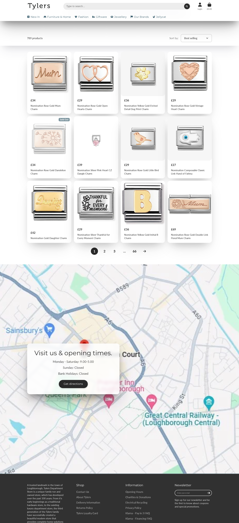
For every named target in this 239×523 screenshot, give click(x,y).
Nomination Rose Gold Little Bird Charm (143, 147)
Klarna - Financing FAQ (138, 518)
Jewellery (120, 16)
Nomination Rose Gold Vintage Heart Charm (190, 83)
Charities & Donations (138, 497)
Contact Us (82, 491)
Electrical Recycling (136, 502)
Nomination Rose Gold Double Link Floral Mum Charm (190, 212)
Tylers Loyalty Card (87, 513)
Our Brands (141, 16)
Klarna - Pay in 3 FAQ (137, 513)
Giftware (101, 16)
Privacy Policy (133, 507)
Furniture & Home (59, 16)
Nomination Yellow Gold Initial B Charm (143, 212)
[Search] (187, 6)
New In (35, 16)
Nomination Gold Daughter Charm (49, 212)
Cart (209, 6)
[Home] (39, 6)
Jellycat (161, 16)
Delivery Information (88, 502)
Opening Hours (134, 491)
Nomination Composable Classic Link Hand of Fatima (190, 147)
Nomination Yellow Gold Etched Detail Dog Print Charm (143, 83)
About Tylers (83, 497)
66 (134, 251)
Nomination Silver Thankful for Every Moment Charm (96, 212)
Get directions (73, 384)
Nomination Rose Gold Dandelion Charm (49, 147)
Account (200, 6)
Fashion (83, 16)
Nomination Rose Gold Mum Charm (49, 83)
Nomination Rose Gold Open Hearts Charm (96, 83)
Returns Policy (84, 507)
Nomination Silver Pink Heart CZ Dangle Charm (96, 147)
